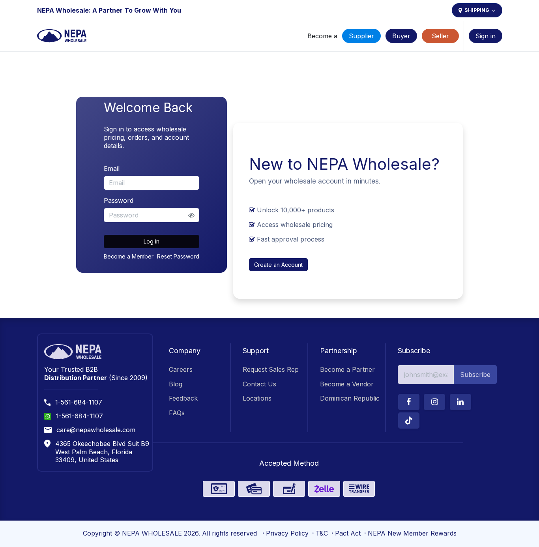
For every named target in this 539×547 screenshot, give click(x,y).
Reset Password (178, 256)
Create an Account (278, 264)
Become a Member (128, 256)
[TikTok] (408, 420)
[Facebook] (408, 402)
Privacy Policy (287, 533)
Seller (440, 36)
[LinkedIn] (460, 402)
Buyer (401, 36)
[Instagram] (434, 402)
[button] (475, 374)
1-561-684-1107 (78, 402)
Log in (151, 241)
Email (112, 168)
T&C (322, 533)
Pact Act (348, 533)
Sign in (485, 36)
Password (118, 200)
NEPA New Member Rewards (412, 533)
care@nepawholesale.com (95, 430)
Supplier (361, 36)
